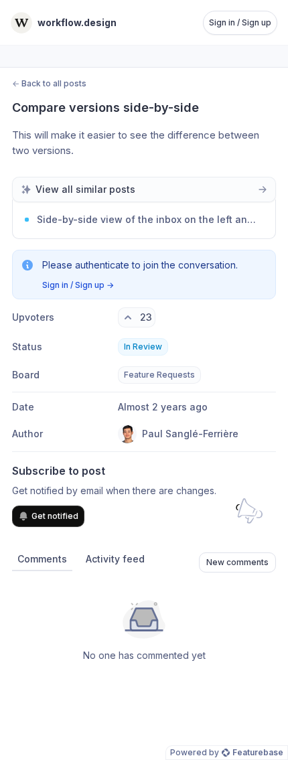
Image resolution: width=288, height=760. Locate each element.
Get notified (54, 516)
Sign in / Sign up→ (78, 285)
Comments (42, 558)
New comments (237, 562)
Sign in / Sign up (240, 22)
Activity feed (115, 558)
